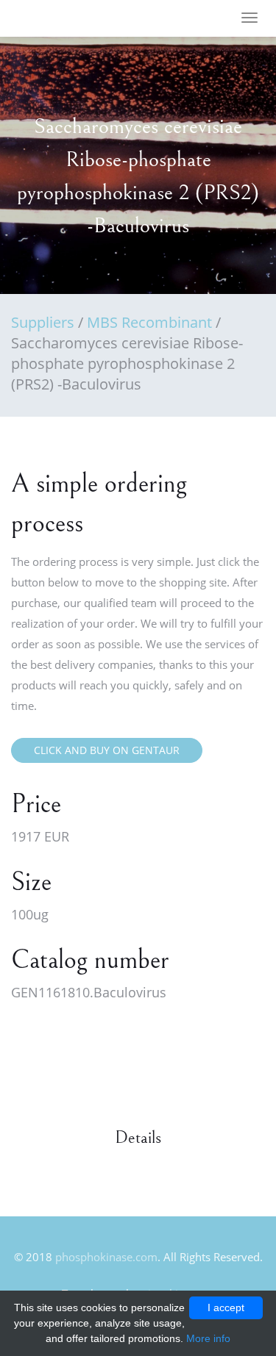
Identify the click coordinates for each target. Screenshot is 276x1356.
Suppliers (42, 322)
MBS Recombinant (149, 322)
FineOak (54, 19)
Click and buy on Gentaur (107, 750)
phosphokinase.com (106, 1256)
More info (208, 1338)
